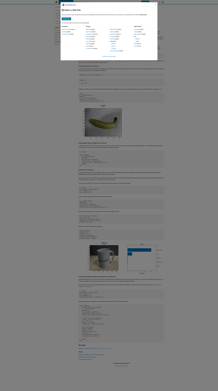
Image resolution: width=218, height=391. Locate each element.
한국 (135, 46)
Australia (136, 29)
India (135, 31)
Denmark (88, 31)
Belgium (88, 29)
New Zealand (137, 34)
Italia (87, 46)
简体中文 (137, 39)
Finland (88, 39)
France (87, 41)
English (113, 46)
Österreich (112, 34)
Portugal (112, 36)
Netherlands (113, 29)
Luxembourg (89, 48)
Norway (112, 31)
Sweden (112, 39)
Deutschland (89, 34)
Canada (64, 31)
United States (65, 34)
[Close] (155, 5)
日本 (135, 43)
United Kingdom (114, 51)
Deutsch (113, 43)
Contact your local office (109, 56)
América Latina (66, 29)
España (88, 36)
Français (113, 48)
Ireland (87, 43)
